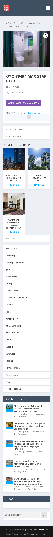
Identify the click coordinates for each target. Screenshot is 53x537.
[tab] (26, 129)
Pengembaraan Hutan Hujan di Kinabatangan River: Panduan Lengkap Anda (29, 426)
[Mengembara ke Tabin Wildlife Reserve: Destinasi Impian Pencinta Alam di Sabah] (9, 408)
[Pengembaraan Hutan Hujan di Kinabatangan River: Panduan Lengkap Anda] (9, 425)
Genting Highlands (15, 262)
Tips (8, 382)
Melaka (9, 304)
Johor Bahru (11, 276)
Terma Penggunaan (29, 534)
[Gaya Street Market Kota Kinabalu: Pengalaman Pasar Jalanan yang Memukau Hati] (9, 480)
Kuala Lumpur (28, 23)
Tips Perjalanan (13, 389)
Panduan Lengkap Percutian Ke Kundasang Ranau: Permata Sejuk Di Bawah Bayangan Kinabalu (29, 445)
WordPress (43, 529)
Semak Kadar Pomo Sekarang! (24, 102)
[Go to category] (44, 515)
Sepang (9, 346)
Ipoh (8, 269)
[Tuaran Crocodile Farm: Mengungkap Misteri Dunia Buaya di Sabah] (9, 463)
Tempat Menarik (14, 367)
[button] (45, 35)
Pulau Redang (12, 332)
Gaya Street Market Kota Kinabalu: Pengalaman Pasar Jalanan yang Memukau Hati (28, 481)
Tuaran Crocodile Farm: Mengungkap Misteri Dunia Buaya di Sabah (27, 464)
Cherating (10, 255)
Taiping (9, 360)
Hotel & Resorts (15, 23)
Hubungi (43, 534)
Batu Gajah (11, 248)
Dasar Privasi (12, 534)
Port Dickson (12, 318)
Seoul (8, 339)
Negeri (9, 311)
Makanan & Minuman (16, 297)
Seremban (11, 353)
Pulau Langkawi (13, 325)
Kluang (9, 283)
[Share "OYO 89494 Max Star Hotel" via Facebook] (29, 117)
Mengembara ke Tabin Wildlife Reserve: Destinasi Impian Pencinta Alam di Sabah (29, 409)
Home (5, 23)
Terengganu (12, 375)
